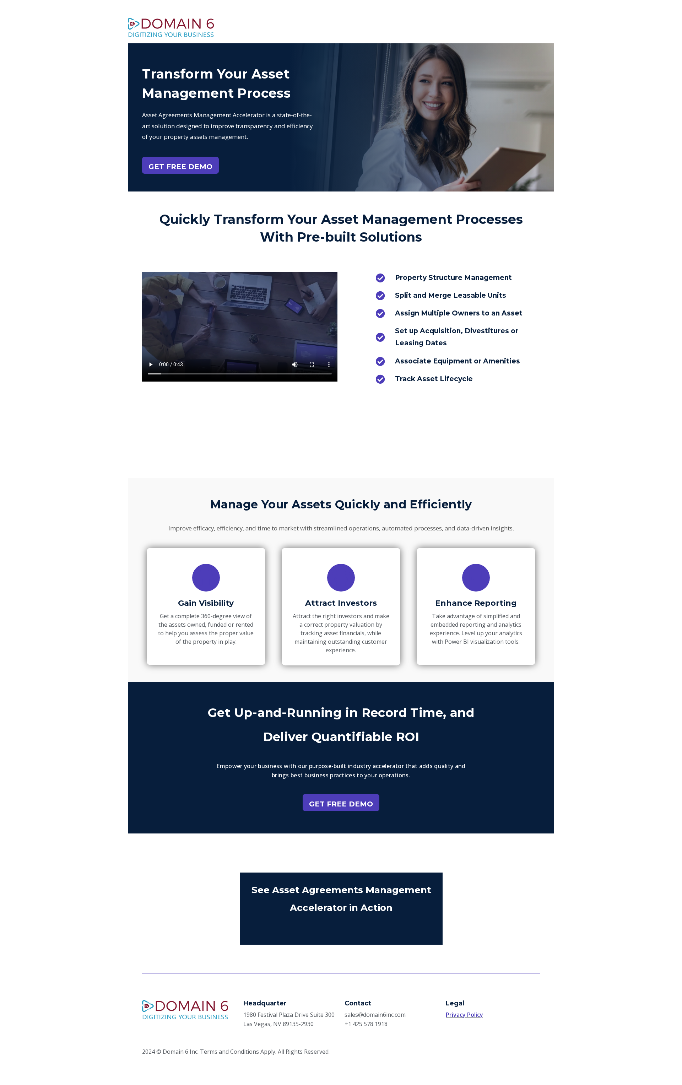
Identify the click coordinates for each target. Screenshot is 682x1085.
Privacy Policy (464, 1015)
